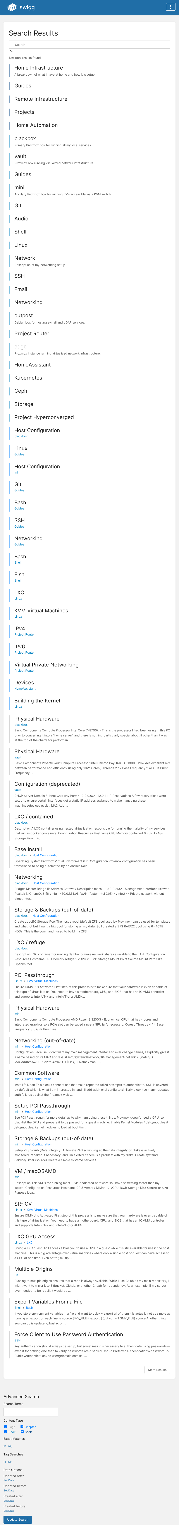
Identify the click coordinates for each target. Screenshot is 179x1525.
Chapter (30, 1427)
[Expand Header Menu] (171, 7)
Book (12, 1432)
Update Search (17, 1519)
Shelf (28, 1432)
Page (12, 1427)
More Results (157, 1370)
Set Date (8, 1480)
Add (9, 1446)
